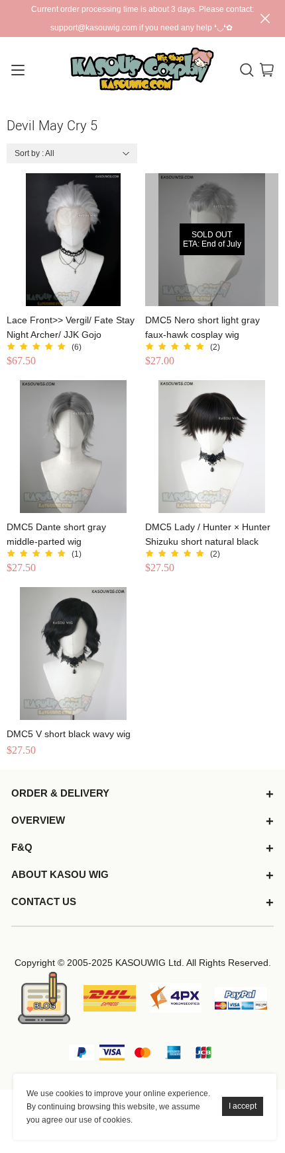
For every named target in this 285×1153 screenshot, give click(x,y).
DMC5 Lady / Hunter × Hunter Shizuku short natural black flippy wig (207, 535)
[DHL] (110, 998)
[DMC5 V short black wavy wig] (73, 653)
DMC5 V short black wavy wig (69, 734)
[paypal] (241, 998)
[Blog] (44, 998)
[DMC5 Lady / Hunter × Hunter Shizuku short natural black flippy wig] (211, 446)
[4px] (175, 998)
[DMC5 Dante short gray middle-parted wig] (73, 446)
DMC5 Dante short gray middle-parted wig (56, 534)
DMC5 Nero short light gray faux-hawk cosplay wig (202, 327)
